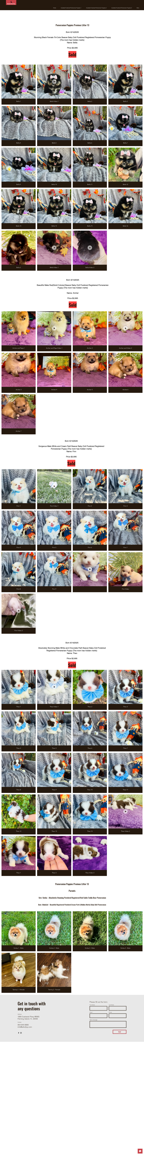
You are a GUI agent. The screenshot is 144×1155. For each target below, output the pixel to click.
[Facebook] (19, 1033)
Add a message (93, 1019)
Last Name (111, 1004)
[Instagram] (21, 1033)
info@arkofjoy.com (25, 1027)
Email (91, 1012)
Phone (110, 1012)
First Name (92, 1004)
